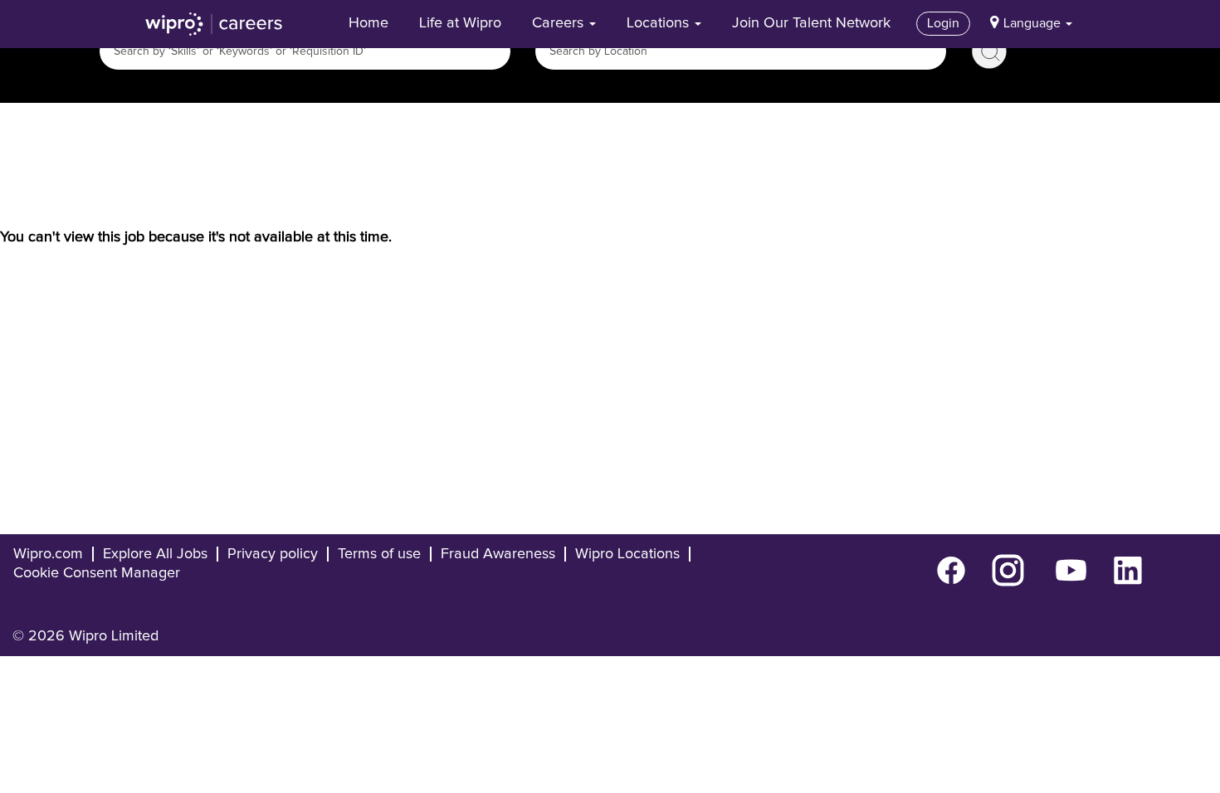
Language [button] (1033, 23)
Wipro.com (48, 554)
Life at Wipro (460, 23)
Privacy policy (272, 554)
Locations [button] (660, 23)
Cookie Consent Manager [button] (96, 573)
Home (368, 23)
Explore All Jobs (155, 554)
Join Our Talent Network (811, 23)
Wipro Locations (627, 554)
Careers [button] (560, 23)
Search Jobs (989, 51)
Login (943, 23)
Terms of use (379, 554)
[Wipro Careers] (214, 24)
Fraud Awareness (498, 554)
